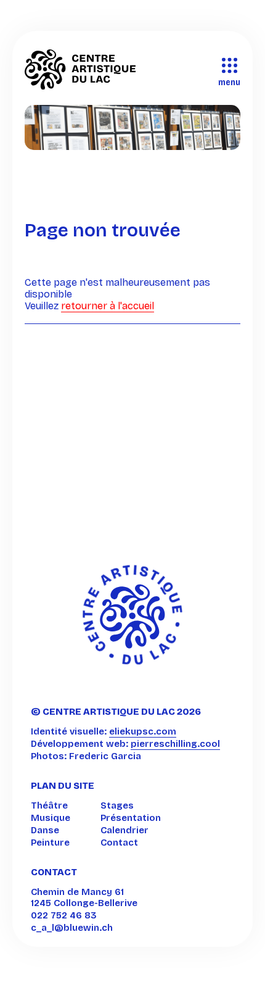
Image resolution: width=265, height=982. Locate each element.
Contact (119, 842)
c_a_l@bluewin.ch (72, 927)
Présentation (130, 817)
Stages (117, 805)
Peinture (50, 842)
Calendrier (124, 830)
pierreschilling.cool (175, 743)
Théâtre (49, 805)
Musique (50, 817)
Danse (45, 830)
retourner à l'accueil (107, 306)
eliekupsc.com (142, 731)
